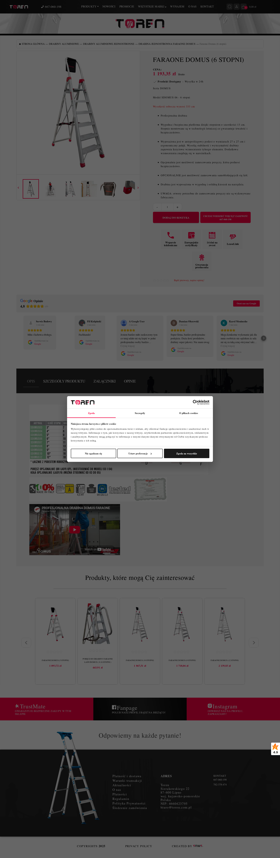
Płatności (119, 794)
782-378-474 (220, 784)
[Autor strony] (198, 846)
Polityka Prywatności (129, 803)
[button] (16, 338)
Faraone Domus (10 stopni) (140, 660)
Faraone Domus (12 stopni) (225, 660)
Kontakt (207, 6)
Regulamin (120, 798)
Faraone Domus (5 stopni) (55, 660)
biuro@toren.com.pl (176, 807)
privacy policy (138, 846)
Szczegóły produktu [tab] (64, 381)
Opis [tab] (31, 381)
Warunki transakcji (127, 780)
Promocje (126, 6)
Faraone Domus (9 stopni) (182, 660)
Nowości (109, 6)
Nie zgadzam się (93, 453)
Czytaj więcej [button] (127, 345)
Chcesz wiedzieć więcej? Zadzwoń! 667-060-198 (225, 218)
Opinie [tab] (130, 381)
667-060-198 (53, 6)
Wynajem (177, 6)
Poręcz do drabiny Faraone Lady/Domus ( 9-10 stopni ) (98, 660)
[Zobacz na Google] (31, 323)
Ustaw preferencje (138, 453)
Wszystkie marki (151, 6)
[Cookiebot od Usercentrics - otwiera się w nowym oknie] (195, 402)
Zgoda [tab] (91, 413)
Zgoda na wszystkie (186, 453)
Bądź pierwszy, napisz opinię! (189, 280)
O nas (192, 6)
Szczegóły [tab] (140, 413)
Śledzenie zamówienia (129, 808)
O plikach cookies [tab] (188, 413)
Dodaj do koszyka (176, 217)
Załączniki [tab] (104, 381)
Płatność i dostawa (126, 776)
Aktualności (121, 785)
